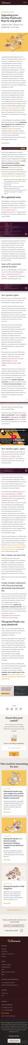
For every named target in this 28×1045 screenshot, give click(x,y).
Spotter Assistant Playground (9, 985)
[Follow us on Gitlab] (17, 925)
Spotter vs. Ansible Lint (7, 954)
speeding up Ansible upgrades (11, 176)
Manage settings (14, 1036)
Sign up (14, 754)
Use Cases (4, 951)
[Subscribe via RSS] (21, 930)
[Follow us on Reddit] (20, 925)
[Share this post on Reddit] (21, 709)
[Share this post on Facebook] (7, 709)
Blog (2, 974)
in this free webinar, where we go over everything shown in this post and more (13, 547)
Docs (2, 969)
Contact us (4, 993)
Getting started (5, 967)
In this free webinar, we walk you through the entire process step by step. (13, 676)
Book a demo (5, 1013)
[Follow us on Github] (14, 925)
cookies (7, 1022)
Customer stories (6, 964)
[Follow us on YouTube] (11, 925)
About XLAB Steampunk (8, 1016)
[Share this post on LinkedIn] (16, 709)
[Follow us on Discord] (23, 925)
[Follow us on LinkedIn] (8, 925)
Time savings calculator (7, 982)
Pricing (3, 956)
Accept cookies (14, 1040)
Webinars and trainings (7, 972)
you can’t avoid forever (13, 108)
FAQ (2, 995)
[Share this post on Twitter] (12, 709)
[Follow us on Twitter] (5, 925)
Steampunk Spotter (7, 12)
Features (3, 949)
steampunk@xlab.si (6, 1004)
